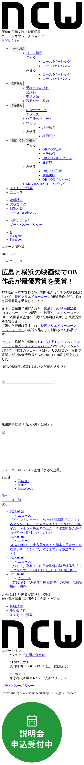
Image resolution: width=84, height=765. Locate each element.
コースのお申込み (23, 213)
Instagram (16, 236)
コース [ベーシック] (56, 61)
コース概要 (34, 53)
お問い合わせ (11, 40)
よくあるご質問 (21, 188)
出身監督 (48, 153)
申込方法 (32, 96)
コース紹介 (18, 48)
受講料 (31, 92)
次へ (5, 504)
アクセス (32, 114)
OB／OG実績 (52, 149)
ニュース (16, 192)
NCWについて (36, 110)
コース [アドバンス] (56, 66)
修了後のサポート (39, 118)
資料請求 (16, 200)
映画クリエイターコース (33, 296)
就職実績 (48, 175)
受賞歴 (47, 162)
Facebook (16, 239)
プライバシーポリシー (26, 224)
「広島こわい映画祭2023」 (60, 308)
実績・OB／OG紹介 (23, 140)
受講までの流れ (37, 88)
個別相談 (16, 208)
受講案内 (16, 83)
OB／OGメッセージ (57, 158)
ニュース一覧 (11, 500)
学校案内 (16, 105)
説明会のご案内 (37, 101)
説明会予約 (18, 204)
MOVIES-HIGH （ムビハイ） (47, 184)
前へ (5, 495)
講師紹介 (48, 127)
